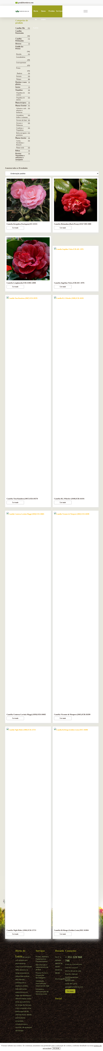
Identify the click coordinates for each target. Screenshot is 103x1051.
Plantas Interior (20, 138)
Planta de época (20, 103)
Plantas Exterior (21, 106)
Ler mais (15, 228)
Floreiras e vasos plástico (21, 83)
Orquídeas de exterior (20, 94)
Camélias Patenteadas (19, 32)
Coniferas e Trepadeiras (20, 129)
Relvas (17, 151)
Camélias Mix (20, 28)
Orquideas (19, 90)
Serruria (18, 76)
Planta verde (20, 148)
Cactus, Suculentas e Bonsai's (20, 143)
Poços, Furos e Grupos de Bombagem (42, 975)
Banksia (19, 73)
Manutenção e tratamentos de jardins (42, 967)
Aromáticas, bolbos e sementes (22, 116)
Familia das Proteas (19, 48)
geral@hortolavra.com (25, 3)
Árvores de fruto (21, 120)
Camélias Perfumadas (19, 40)
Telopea (18, 79)
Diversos (18, 44)
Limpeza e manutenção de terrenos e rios (42, 991)
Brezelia (18, 54)
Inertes (17, 87)
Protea (18, 68)
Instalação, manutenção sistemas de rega (42, 983)
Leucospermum (21, 63)
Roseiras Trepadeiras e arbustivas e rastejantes (20, 157)
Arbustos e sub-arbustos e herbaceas (21, 110)
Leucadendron (20, 57)
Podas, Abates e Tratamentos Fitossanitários (42, 959)
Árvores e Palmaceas (19, 124)
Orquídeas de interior (20, 99)
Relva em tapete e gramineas (21, 134)
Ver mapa (70, 991)
